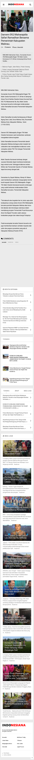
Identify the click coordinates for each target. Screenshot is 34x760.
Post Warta (6, 753)
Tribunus (19, 740)
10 (5, 695)
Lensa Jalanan (7, 755)
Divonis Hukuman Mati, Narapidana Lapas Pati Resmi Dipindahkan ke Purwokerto (16, 507)
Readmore (16, 464)
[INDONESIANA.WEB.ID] (16, 4)
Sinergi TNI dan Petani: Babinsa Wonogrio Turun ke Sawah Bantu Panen (15, 451)
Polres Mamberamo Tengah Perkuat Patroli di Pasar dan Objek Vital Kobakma (20, 369)
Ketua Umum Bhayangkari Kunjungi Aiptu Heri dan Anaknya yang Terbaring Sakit (16, 675)
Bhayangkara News (7, 743)
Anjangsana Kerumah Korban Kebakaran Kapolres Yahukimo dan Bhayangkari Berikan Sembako (20, 346)
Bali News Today (21, 737)
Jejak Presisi (20, 746)
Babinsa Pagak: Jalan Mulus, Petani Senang (16, 67)
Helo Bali (4, 746)
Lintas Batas (5, 740)
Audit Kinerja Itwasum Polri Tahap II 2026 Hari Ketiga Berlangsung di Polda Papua (20, 380)
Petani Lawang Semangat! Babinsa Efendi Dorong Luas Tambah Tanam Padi (15, 70)
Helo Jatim (20, 743)
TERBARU (6, 339)
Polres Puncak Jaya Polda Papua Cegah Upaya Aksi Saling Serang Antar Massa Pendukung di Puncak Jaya (16, 76)
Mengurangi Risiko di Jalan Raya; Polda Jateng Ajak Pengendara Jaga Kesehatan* (16, 619)
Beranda (4, 737)
